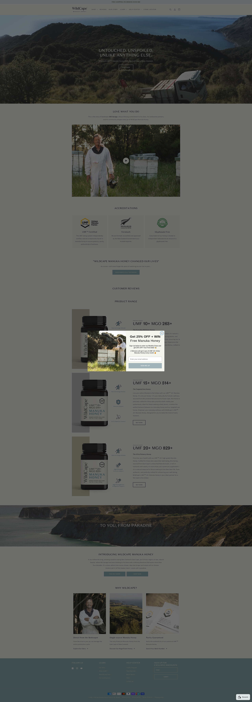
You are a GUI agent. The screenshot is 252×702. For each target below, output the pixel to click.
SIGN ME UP (145, 366)
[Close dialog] (162, 333)
